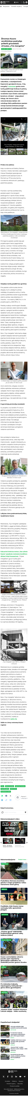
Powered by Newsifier (14, 1093)
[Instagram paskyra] (12, 1076)
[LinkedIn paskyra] (16, 1076)
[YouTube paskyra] (20, 1076)
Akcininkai (20, 1083)
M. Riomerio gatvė (5, 791)
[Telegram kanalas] (24, 1076)
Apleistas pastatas (20, 786)
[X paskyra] (3, 1076)
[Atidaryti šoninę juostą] (1, 6)
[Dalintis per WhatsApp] (2, 795)
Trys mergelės (4, 788)
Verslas (4, 889)
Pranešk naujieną (16, 6)
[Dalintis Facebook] (6, 795)
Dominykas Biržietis (6, 51)
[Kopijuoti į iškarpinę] (6, 800)
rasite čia (13, 719)
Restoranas (13, 788)
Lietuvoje (5, 914)
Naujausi (21, 1081)
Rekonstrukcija (9, 786)
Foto (2, 786)
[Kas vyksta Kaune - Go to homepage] (14, 1071)
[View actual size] (22, 119)
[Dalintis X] (10, 795)
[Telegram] (2, 800)
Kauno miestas (6, 49)
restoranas (12, 86)
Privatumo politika (14, 1086)
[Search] (21, 2)
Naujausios (6, 6)
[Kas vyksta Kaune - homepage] (6, 2)
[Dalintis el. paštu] (10, 800)
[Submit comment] (25, 812)
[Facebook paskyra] (8, 1076)
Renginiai (4, 992)
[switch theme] (24, 2)
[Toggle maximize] (25, 119)
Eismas (4, 967)
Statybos (5, 864)
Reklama (14, 1081)
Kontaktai (7, 1081)
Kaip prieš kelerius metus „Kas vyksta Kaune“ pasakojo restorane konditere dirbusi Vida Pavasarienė (14, 554)
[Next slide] (24, 132)
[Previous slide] (3, 132)
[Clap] (17, 797)
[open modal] (26, 2)
